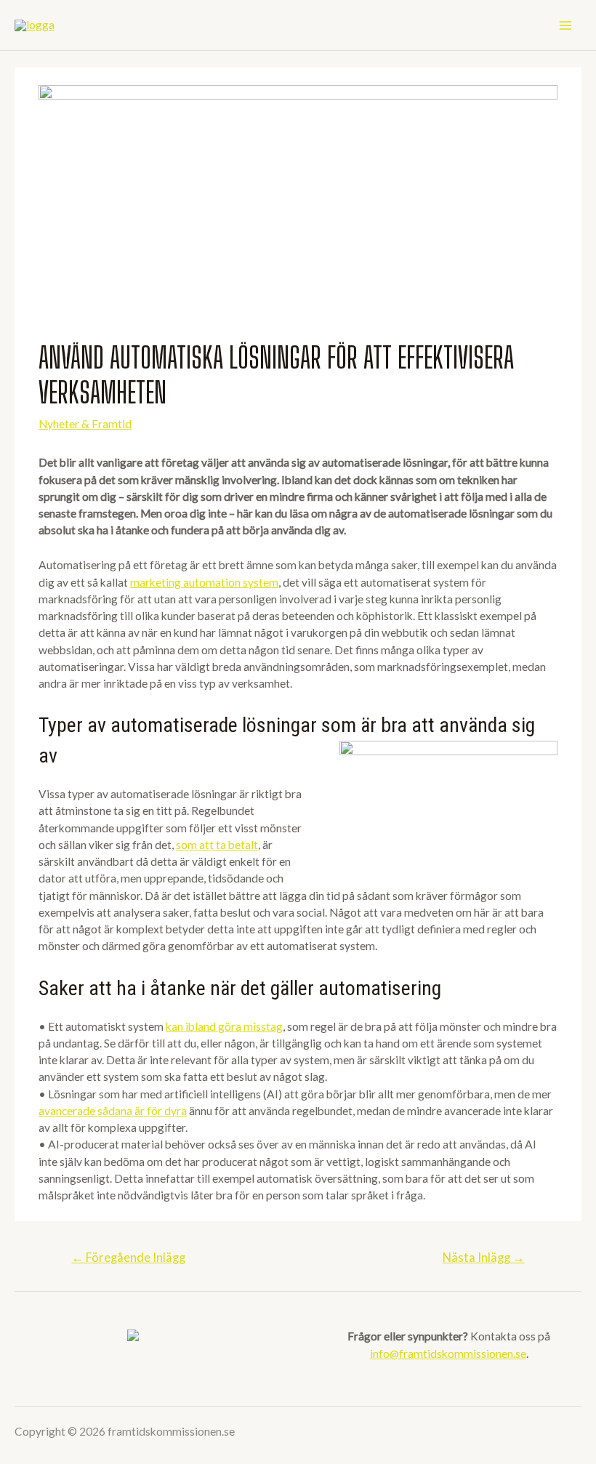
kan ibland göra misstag (224, 1026)
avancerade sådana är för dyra (113, 1110)
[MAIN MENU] (565, 25)
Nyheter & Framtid (85, 423)
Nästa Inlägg (484, 1257)
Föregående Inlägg (128, 1257)
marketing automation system (204, 582)
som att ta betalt (217, 844)
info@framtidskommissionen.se (448, 1353)
